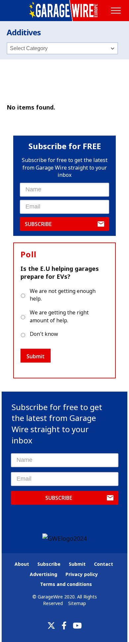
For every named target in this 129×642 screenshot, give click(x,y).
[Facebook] (64, 625)
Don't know (44, 333)
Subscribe (38, 224)
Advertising (43, 574)
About (22, 564)
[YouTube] (77, 625)
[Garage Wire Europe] (65, 10)
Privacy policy (81, 574)
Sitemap (77, 603)
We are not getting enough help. (63, 295)
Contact (103, 564)
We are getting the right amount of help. (59, 316)
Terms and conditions (66, 584)
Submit (35, 356)
